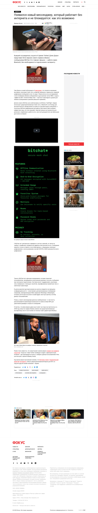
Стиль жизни (76, 6)
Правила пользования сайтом (42, 453)
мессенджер (35, 370)
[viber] (28, 463)
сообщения (42, 372)
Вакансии (28, 451)
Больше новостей (74, 144)
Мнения (60, 2)
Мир (63, 6)
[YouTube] (32, 2)
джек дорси (45, 370)
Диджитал (17, 11)
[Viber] (34, 2)
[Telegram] (29, 2)
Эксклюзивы (31, 6)
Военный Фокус (41, 6)
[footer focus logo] (19, 442)
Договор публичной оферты (16, 458)
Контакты (70, 510)
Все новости (21, 6)
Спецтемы (68, 2)
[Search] (85, 2)
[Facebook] (24, 2)
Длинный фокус (30, 449)
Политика (51, 6)
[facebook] (13, 463)
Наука (68, 6)
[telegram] (20, 463)
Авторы (40, 449)
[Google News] (36, 2)
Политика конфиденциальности (58, 510)
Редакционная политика (29, 457)
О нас (14, 451)
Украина (58, 6)
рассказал (38, 90)
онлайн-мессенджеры (31, 372)
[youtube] (24, 463)
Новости (15, 446)
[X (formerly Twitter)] (27, 2)
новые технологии (24, 370)
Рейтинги (76, 2)
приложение (19, 372)
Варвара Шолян (18, 23)
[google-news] (31, 463)
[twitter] (17, 463)
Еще (83, 6)
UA (82, 2)
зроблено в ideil (82, 510)
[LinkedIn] (39, 2)
